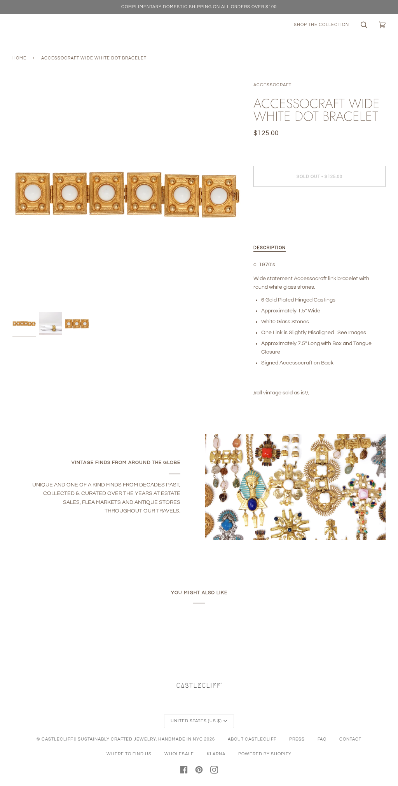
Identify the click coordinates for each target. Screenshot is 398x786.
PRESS (297, 739)
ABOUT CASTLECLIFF (252, 739)
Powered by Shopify (265, 754)
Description (269, 248)
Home (19, 58)
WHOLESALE (179, 754)
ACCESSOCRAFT (272, 85)
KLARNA (216, 754)
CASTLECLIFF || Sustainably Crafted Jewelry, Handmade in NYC (122, 739)
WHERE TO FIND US (129, 754)
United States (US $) (196, 721)
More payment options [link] (280, 223)
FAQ (322, 739)
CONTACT (350, 739)
